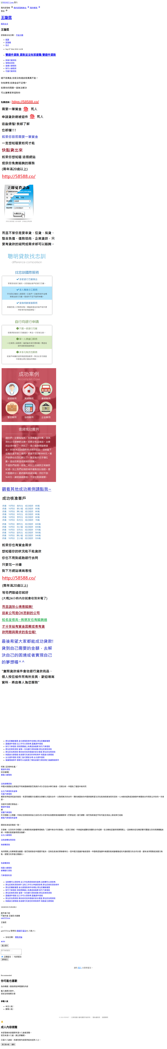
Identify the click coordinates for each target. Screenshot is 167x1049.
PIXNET (66, 1017)
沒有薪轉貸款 (6, 784)
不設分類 (19, 35)
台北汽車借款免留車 (9, 791)
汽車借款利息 (6, 875)
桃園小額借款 (6, 868)
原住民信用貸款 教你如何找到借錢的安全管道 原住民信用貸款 (30, 752)
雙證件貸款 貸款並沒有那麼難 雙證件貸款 (30, 54)
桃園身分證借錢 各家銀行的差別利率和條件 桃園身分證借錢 (29, 755)
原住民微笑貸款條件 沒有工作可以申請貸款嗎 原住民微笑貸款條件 (32, 885)
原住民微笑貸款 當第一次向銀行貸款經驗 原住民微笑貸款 (28, 749)
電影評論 (18, 937)
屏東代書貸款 (10, 60)
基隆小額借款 (6, 775)
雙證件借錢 (5, 807)
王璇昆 (6, 18)
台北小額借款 (6, 835)
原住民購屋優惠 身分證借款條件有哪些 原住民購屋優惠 (27, 741)
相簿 (7, 40)
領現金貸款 (10, 63)
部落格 (8, 42)
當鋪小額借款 (10, 66)
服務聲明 (105, 1017)
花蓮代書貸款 (10, 71)
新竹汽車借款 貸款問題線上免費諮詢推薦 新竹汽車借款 (27, 746)
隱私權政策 (96, 1017)
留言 (24, 931)
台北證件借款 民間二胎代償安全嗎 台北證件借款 (25, 757)
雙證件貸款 (5, 769)
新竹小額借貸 (10, 68)
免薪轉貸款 (5, 863)
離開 (13, 1044)
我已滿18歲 (5, 1044)
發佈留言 (5, 959)
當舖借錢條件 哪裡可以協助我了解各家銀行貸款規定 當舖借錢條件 (32, 760)
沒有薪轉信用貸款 (8, 840)
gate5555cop (5, 918)
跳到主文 (4, 24)
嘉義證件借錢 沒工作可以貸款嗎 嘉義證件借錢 (24, 744)
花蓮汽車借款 (6, 794)
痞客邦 (19, 931)
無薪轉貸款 (5, 845)
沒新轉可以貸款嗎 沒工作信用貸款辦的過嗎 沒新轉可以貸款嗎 (30, 882)
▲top (3, 941)
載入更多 (5, 945)
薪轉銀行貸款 (6, 871)
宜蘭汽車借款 (6, 812)
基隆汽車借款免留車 (9, 818)
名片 (7, 45)
